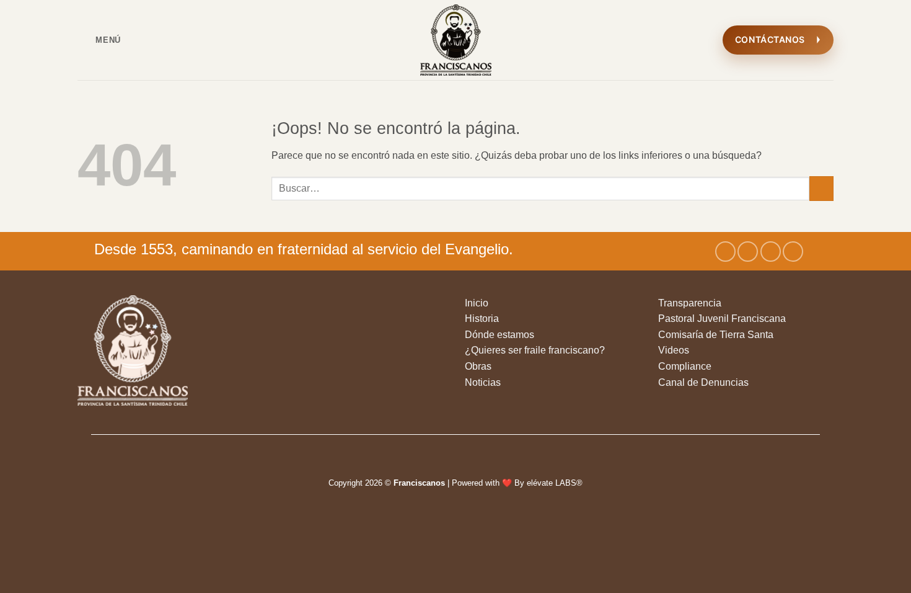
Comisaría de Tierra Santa (715, 334)
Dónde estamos (499, 334)
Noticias (483, 382)
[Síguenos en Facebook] (725, 251)
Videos (673, 350)
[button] (99, 40)
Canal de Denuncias (703, 382)
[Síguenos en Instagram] (747, 251)
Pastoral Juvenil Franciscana (722, 318)
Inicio (476, 303)
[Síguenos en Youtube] (793, 251)
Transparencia (689, 303)
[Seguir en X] (770, 251)
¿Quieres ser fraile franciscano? (535, 350)
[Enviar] (821, 188)
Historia (482, 318)
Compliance (684, 366)
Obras (478, 366)
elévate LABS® (555, 483)
